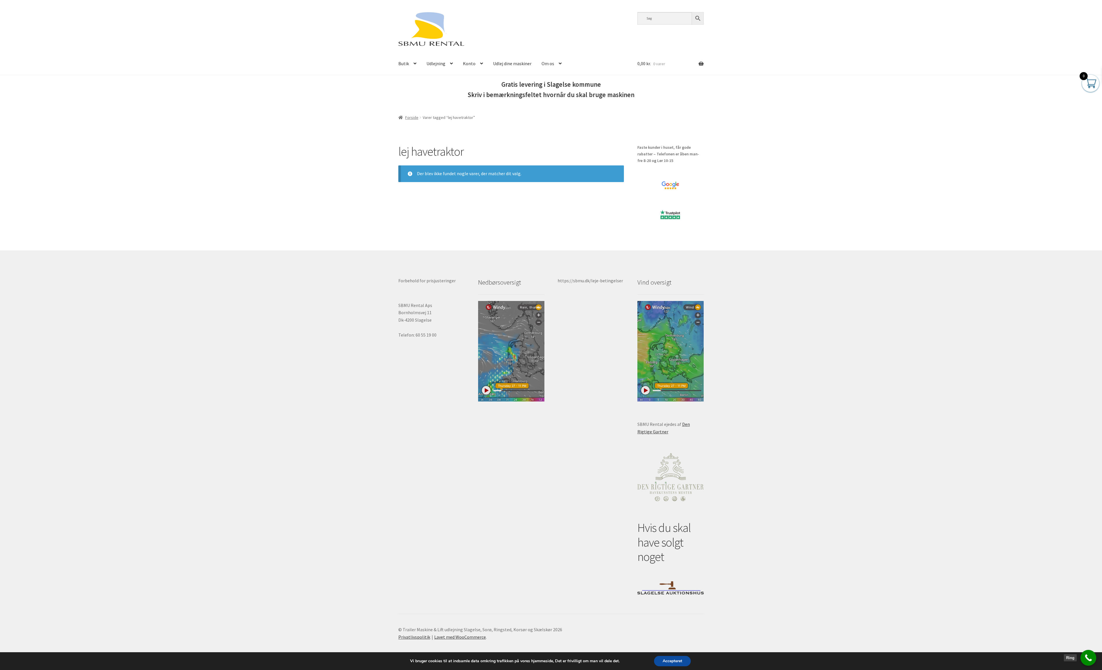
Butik (403, 63)
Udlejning (435, 63)
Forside (411, 117)
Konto (469, 63)
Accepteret (672, 661)
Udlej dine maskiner (512, 63)
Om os (548, 63)
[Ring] (1088, 658)
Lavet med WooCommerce (460, 637)
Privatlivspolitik (414, 637)
